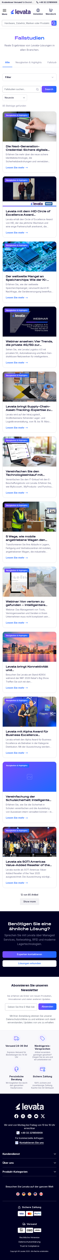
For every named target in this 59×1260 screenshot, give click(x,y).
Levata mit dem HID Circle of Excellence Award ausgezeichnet (28, 215)
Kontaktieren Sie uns (32, 1142)
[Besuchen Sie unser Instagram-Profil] (23, 1116)
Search (49, 89)
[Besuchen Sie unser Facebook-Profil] (16, 1116)
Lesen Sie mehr (15, 167)
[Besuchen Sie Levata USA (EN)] (35, 1194)
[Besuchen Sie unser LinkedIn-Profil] (30, 1116)
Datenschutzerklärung (29, 1241)
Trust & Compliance (29, 1246)
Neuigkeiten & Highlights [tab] (28, 62)
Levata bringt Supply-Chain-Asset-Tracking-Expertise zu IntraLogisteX (28, 410)
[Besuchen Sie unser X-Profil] (43, 1116)
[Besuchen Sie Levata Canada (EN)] (41, 1194)
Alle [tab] (7, 62)
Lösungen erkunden (29, 963)
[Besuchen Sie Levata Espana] (29, 1194)
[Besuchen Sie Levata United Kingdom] (18, 1194)
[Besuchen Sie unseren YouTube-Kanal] (36, 1116)
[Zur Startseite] (20, 11)
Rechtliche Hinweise (29, 1237)
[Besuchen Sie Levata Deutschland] (24, 1194)
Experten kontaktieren (29, 954)
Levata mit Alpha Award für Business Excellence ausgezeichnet (27, 735)
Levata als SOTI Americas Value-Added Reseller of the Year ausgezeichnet (28, 865)
